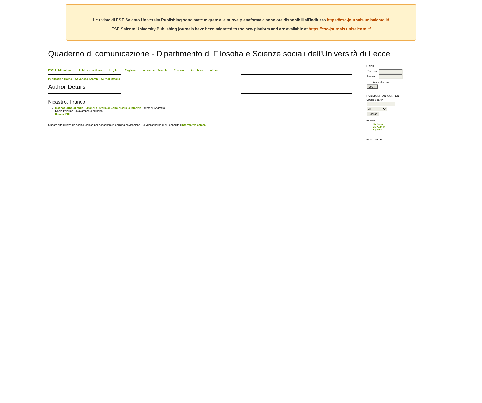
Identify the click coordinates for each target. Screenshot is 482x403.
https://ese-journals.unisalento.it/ (358, 20)
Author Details (110, 78)
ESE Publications (60, 70)
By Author (379, 126)
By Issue (378, 124)
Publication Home (90, 70)
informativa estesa (193, 124)
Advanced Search (155, 70)
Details (59, 114)
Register (130, 70)
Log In (113, 70)
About (214, 70)
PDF (67, 114)
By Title (377, 129)
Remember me (380, 82)
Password (372, 76)
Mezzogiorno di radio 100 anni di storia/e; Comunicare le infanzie (98, 107)
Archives (197, 70)
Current (179, 70)
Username (372, 71)
